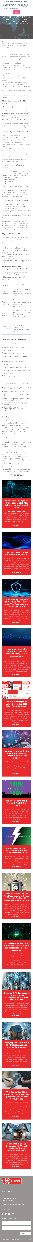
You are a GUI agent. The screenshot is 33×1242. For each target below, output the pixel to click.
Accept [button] (16, 12)
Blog (9, 42)
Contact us (5, 1195)
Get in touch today (8, 467)
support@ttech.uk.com (16, 1204)
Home (4, 42)
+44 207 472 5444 (11, 1206)
